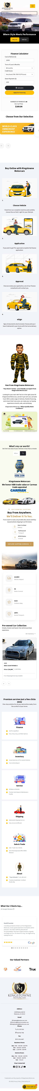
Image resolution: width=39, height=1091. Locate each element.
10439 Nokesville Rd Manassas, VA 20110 (19, 1013)
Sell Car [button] (24, 40)
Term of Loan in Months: (12, 65)
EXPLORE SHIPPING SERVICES (18, 544)
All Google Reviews (7, 909)
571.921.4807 (20, 1039)
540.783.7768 (20, 1033)
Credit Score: (9, 71)
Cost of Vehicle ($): (10, 57)
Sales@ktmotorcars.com (20, 1020)
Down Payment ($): (11, 79)
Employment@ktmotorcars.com (20, 1024)
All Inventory (30, 634)
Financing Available (17, 676)
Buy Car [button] (15, 40)
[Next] (6, 141)
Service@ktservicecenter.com (20, 1022)
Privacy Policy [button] (17, 1081)
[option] (17, 130)
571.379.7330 (20, 1029)
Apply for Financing (19, 93)
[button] (12, 948)
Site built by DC (26, 1081)
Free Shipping (8, 676)
